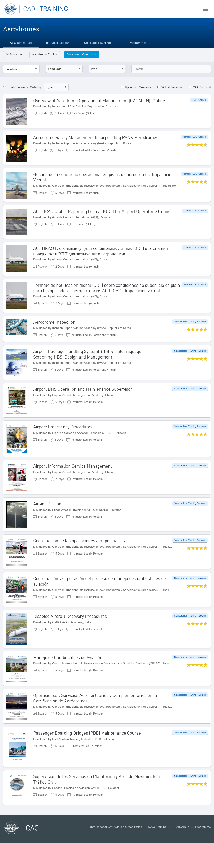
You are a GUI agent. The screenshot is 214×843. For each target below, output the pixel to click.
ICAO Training (157, 826)
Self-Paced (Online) (99, 42)
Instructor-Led (58, 42)
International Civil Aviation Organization (116, 826)
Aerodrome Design (44, 54)
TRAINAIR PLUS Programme (191, 826)
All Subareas (14, 54)
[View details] (19, 111)
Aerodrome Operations (81, 54)
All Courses (21, 42)
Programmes (140, 42)
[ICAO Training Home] (35, 9)
